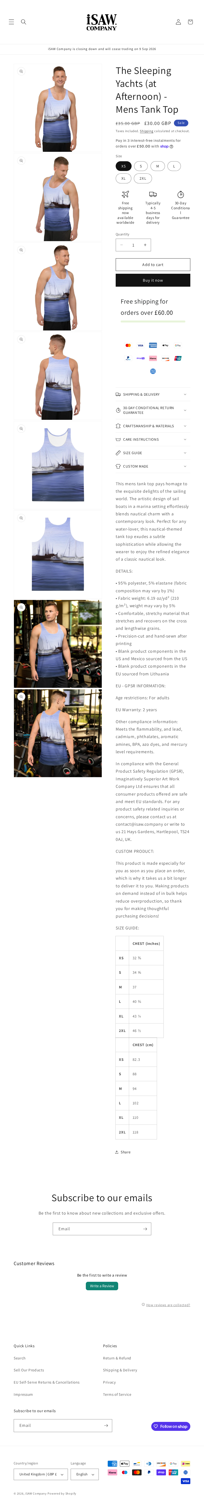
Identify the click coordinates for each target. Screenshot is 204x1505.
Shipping (146, 131)
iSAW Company (36, 1493)
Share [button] (126, 1151)
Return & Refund (117, 1357)
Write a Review (102, 1286)
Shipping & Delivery (120, 1369)
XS (123, 165)
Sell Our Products (29, 1369)
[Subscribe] (145, 1229)
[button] (11, 22)
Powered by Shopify (62, 1493)
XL (123, 178)
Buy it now (153, 280)
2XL (143, 178)
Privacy (109, 1382)
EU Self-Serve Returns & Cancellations (46, 1382)
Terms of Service (117, 1394)
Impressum (23, 1394)
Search (20, 1357)
